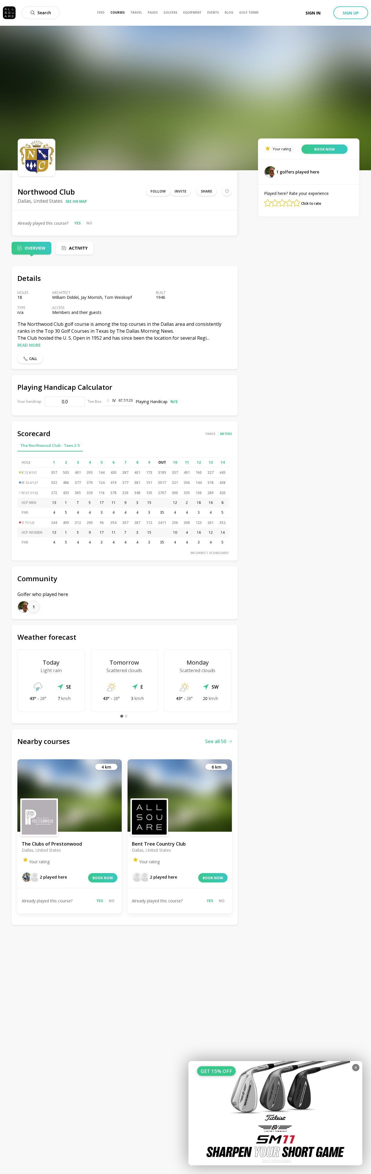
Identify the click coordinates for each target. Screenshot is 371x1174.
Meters (226, 434)
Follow (158, 191)
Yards (210, 434)
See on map (76, 201)
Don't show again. (277, 1160)
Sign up (351, 13)
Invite (180, 191)
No (89, 223)
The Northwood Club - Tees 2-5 (50, 445)
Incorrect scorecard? (209, 553)
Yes (77, 223)
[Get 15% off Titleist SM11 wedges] (275, 1113)
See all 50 (215, 741)
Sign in (313, 13)
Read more (29, 345)
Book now (102, 877)
